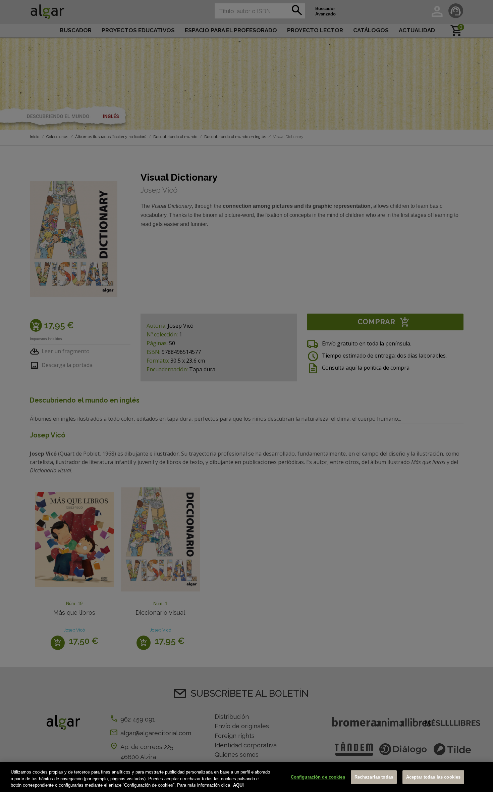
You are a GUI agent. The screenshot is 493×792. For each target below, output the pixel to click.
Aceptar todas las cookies (433, 777)
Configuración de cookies (318, 777)
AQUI (238, 785)
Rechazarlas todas (373, 777)
